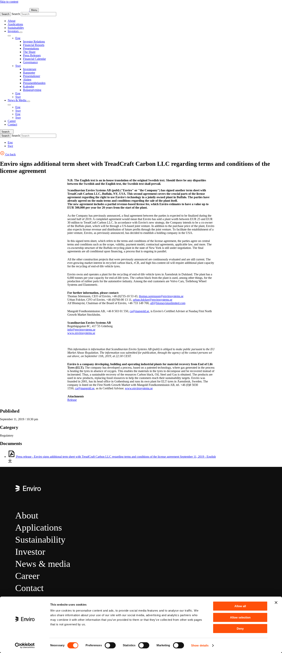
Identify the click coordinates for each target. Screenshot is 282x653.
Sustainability (16, 27)
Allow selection (240, 617)
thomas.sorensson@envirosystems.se (161, 296)
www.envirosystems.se (81, 333)
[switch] (110, 645)
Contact (12, 124)
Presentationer (31, 76)
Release (72, 399)
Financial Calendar (34, 58)
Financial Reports (33, 45)
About (11, 20)
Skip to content (9, 1)
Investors (13, 31)
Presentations (31, 48)
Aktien (27, 79)
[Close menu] (9, 35)
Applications (15, 24)
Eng (17, 38)
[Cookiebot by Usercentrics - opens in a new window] (25, 645)
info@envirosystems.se (81, 329)
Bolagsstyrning (32, 90)
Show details (200, 645)
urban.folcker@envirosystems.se (152, 299)
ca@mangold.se (139, 311)
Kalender (28, 86)
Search (5, 14)
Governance (30, 62)
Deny (240, 628)
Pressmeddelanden (34, 83)
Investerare (29, 69)
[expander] (20, 32)
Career (12, 121)
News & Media (17, 100)
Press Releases (32, 55)
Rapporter (29, 72)
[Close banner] (276, 602)
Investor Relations (34, 41)
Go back (10, 154)
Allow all (240, 606)
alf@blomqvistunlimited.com (167, 303)
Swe (18, 65)
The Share (29, 52)
